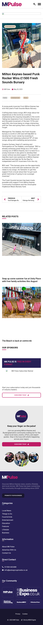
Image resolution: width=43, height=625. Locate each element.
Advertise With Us (9, 550)
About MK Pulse (8, 547)
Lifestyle (5, 530)
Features (5, 526)
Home (5, 98)
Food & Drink (7, 517)
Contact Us (6, 553)
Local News (6, 511)
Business (5, 533)
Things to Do (7, 514)
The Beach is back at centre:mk (17, 341)
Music (26, 98)
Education (6, 523)
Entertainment (10, 26)
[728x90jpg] (21, 15)
